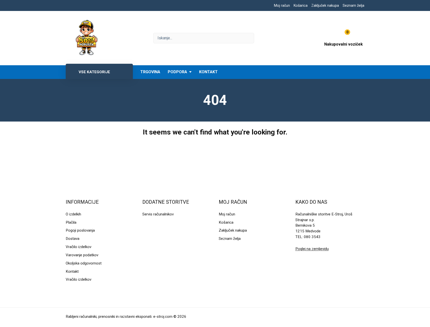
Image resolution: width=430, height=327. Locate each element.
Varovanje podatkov (82, 255)
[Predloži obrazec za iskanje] (203, 38)
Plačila (71, 222)
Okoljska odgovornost (84, 263)
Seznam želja (353, 5)
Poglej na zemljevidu (312, 249)
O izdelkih (73, 214)
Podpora (177, 71)
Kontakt (208, 71)
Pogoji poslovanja (80, 230)
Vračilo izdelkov (78, 247)
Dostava (72, 238)
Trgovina (150, 71)
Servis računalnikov (158, 214)
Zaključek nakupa (325, 5)
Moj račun (282, 5)
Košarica (301, 5)
